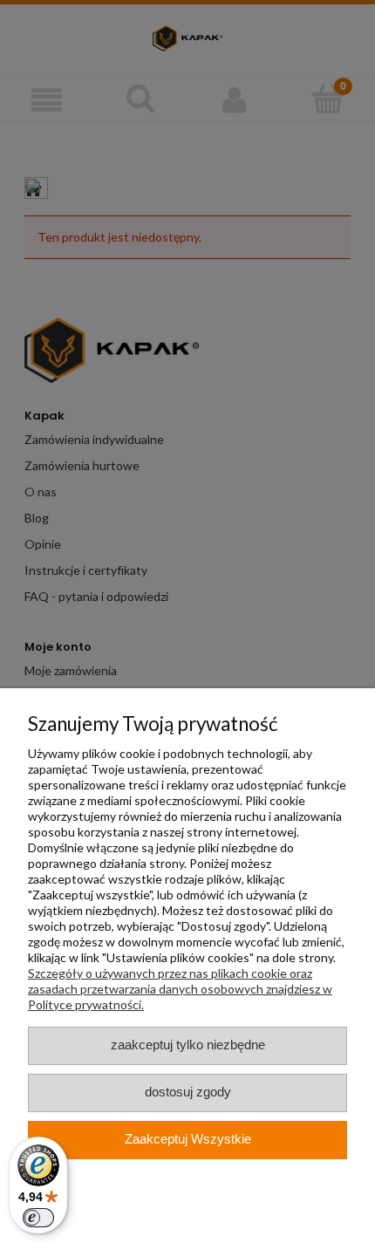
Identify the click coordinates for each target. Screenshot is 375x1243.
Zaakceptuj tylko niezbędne (188, 1045)
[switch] (38, 1217)
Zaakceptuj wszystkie (188, 1139)
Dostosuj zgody (188, 1092)
